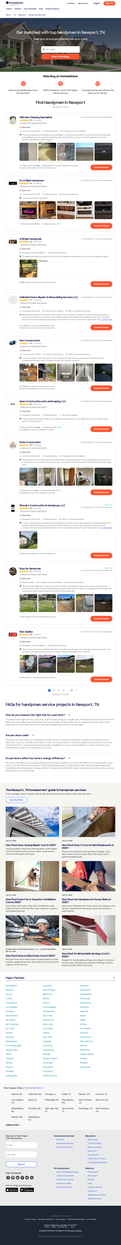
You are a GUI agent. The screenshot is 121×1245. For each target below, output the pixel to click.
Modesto (10, 1011)
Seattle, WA (17, 1117)
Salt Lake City (86, 1041)
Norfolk (83, 1045)
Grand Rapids (49, 1007)
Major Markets (15, 978)
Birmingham (11, 985)
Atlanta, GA (16, 1094)
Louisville (47, 985)
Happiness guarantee (96, 1195)
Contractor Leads (63, 1183)
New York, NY (102, 1100)
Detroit (46, 1003)
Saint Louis (48, 1024)
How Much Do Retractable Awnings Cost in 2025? (86, 955)
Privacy (46, 1226)
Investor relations (95, 1187)
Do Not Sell (62, 1226)
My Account (93, 1140)
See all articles (16, 800)
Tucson (9, 994)
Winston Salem (50, 1058)
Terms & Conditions (75, 1231)
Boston (46, 998)
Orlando (10, 1058)
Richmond (85, 1050)
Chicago (10, 1071)
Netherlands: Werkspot (76, 1219)
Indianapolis (11, 1075)
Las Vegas (48, 1028)
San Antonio (86, 1037)
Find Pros (60, 1140)
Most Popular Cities (13, 1088)
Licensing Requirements (97, 1162)
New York (47, 1037)
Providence (85, 1003)
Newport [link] (22, 15)
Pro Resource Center (65, 1179)
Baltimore (47, 994)
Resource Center (95, 1147)
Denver (9, 1033)
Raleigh (46, 1054)
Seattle (83, 1058)
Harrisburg (85, 990)
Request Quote (101, 167)
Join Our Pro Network (65, 1176)
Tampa (9, 1063)
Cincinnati (48, 1063)
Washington (11, 1041)
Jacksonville (11, 1050)
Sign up (21, 1164)
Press (90, 1183)
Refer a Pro (92, 1151)
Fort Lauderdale (13, 1045)
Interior (9, 9)
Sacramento (12, 1015)
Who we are (93, 1176)
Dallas (83, 1020)
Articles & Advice (52, 9)
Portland (84, 985)
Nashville (84, 1011)
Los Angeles (11, 1007)
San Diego (10, 1020)
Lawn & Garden (30, 9)
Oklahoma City (50, 1075)
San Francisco (12, 1024)
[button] (28, 152)
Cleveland (48, 1067)
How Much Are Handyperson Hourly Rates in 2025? (86, 901)
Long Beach (11, 1003)
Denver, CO (84, 1094)
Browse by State (33, 1088)
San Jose (10, 1028)
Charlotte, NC (35, 1094)
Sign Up (109, 3)
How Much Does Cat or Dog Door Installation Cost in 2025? (31, 901)
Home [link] (8, 15)
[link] (60, 120)
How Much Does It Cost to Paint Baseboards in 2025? (88, 846)
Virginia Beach (87, 1054)
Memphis (84, 1007)
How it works (93, 1172)
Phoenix (9, 990)
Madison (84, 1063)
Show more (107, 320)
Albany (46, 1033)
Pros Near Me (93, 1155)
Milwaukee (85, 1067)
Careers (91, 1179)
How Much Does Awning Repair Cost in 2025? (31, 845)
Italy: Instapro (61, 1219)
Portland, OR (34, 1108)
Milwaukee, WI (52, 1100)
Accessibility (72, 1226)
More (41, 9)
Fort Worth (85, 1028)
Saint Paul (47, 1015)
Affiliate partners (95, 1199)
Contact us (92, 1191)
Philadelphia (86, 994)
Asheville (47, 1041)
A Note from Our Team (97, 1159)
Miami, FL (32, 1100)
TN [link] (14, 15)
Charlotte (47, 1045)
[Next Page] (76, 690)
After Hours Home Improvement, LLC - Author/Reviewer (31, 949)
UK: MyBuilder (92, 1219)
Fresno (9, 998)
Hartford (10, 1037)
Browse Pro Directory (65, 1143)
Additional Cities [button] (12, 1125)
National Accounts (64, 1187)
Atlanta (9, 1067)
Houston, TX (101, 1094)
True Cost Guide (94, 1143)
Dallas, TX (66, 1094)
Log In (97, 3)
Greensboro (49, 1050)
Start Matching (60, 56)
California (53, 1226)
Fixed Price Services (64, 1147)
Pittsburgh (85, 998)
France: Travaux (30, 1219)
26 (72, 690)
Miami (8, 1054)
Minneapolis (48, 1011)
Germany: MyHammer (46, 1219)
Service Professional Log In (67, 1172)
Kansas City (48, 1020)
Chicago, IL (50, 1094)
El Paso (83, 1024)
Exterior (18, 9)
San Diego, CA (86, 1108)
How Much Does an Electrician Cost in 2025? (30, 955)
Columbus (48, 1071)
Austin (83, 1015)
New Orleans (49, 990)
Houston (84, 1033)
